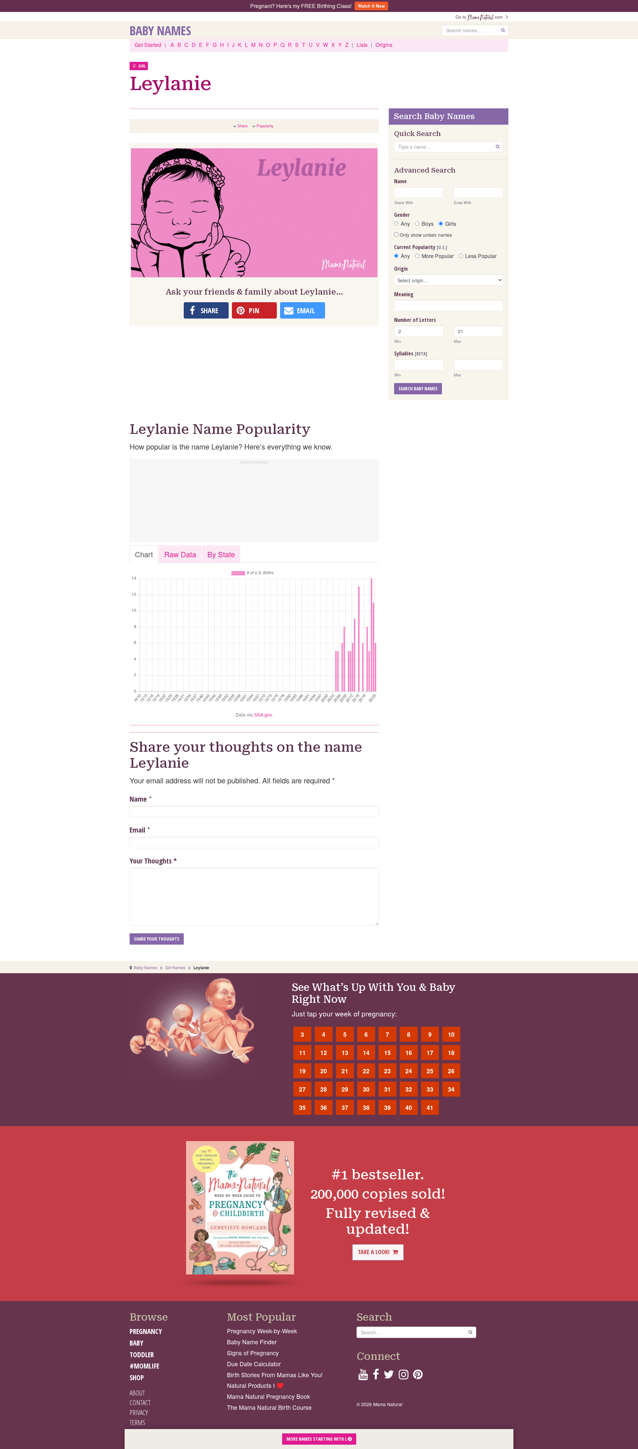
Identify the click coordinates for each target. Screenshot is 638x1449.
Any (405, 223)
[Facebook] (375, 1376)
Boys (428, 223)
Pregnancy (146, 1331)
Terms (137, 1422)
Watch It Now (371, 6)
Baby (136, 1343)
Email (137, 830)
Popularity (265, 125)
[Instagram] (403, 1376)
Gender (402, 214)
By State (221, 554)
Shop (137, 1377)
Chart (144, 554)
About (137, 1392)
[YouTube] (363, 1376)
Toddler (142, 1354)
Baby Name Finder (252, 1342)
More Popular (438, 256)
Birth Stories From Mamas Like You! (275, 1375)
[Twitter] (388, 1376)
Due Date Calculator (254, 1364)
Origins (383, 45)
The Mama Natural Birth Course (269, 1407)
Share (243, 125)
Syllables (410, 353)
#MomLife (144, 1366)
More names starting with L (317, 1439)
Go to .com (480, 17)
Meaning (403, 294)
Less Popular (480, 256)
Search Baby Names (418, 388)
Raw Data (180, 554)
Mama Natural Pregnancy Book (268, 1396)
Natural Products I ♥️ (255, 1385)
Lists (362, 45)
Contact (140, 1402)
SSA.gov (263, 714)
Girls (450, 223)
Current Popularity (420, 247)
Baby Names (160, 30)
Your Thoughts (153, 860)
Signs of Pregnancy (253, 1353)
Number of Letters (415, 320)
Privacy (139, 1412)
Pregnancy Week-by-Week (262, 1331)
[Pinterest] (418, 1376)
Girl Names (175, 967)
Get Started (148, 45)
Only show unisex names (425, 234)
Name (138, 799)
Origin (401, 268)
